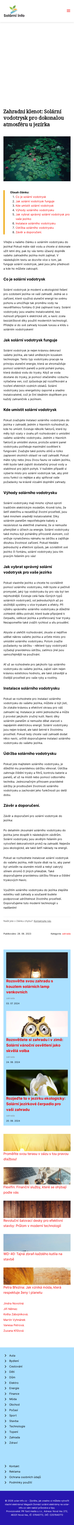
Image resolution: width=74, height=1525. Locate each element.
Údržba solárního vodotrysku (35, 227)
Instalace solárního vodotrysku (36, 223)
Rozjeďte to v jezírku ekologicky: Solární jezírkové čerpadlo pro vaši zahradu (35, 1104)
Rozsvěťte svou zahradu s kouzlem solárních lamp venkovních (29, 986)
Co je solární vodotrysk (31, 197)
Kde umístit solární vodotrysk (35, 205)
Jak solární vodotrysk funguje (35, 201)
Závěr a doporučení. (29, 232)
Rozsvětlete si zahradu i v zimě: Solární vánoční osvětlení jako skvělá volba (34, 1045)
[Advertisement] (37, 61)
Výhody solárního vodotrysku (35, 210)
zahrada (66, 933)
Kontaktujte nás (42, 920)
